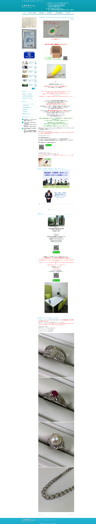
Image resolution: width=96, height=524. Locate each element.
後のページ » (72, 514)
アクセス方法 (56, 242)
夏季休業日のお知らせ (26, 113)
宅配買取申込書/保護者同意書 (27, 96)
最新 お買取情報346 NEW (26, 107)
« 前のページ (40, 514)
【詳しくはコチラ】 (56, 95)
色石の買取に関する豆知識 (27, 98)
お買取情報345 (25, 109)
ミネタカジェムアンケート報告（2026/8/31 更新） (27, 105)
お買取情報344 (25, 111)
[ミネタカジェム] (28, 7)
